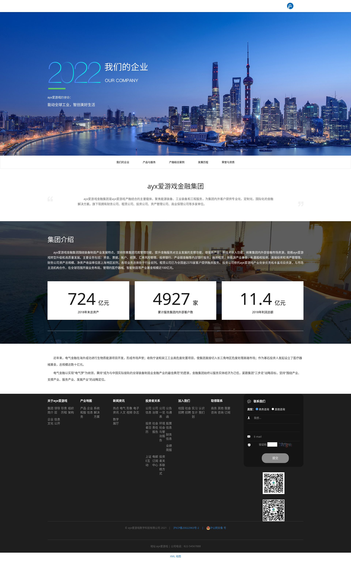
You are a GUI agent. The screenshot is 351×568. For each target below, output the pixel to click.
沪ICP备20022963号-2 (186, 527)
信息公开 (57, 421)
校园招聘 (181, 410)
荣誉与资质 (228, 162)
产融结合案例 (176, 162)
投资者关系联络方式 (162, 465)
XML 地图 (175, 556)
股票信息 (169, 425)
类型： (251, 409)
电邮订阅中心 (155, 461)
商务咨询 (214, 410)
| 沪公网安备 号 (212, 527)
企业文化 (50, 421)
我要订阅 (227, 410)
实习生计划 (195, 412)
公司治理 (155, 410)
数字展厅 (116, 421)
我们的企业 (122, 162)
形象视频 (129, 410)
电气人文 (123, 410)
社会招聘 (188, 410)
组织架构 (71, 410)
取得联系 (217, 401)
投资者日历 (148, 427)
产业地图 (86, 401)
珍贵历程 (64, 410)
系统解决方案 (97, 412)
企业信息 (90, 410)
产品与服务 (149, 162)
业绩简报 (169, 448)
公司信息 (148, 410)
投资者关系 (153, 401)
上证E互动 (148, 461)
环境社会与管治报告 (162, 431)
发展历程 (203, 162)
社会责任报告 (155, 427)
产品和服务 (83, 412)
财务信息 (169, 436)
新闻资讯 (119, 401)
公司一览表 (162, 412)
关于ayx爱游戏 (57, 401)
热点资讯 (116, 410)
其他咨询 (221, 410)
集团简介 (50, 410)
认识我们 (202, 410)
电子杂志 (136, 410)
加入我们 (184, 401)
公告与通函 (169, 412)
